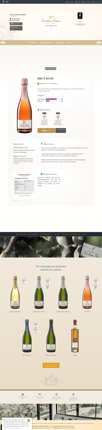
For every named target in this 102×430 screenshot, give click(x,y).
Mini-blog (70, 42)
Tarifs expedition (68, 423)
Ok (28, 420)
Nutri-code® (15, 200)
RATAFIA (84, 234)
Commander (59, 42)
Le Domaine (33, 42)
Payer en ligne (90, 423)
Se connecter (56, 423)
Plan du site (40, 423)
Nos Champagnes (46, 42)
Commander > (61, 129)
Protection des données (80, 423)
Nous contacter (16, 23)
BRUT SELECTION (65, 234)
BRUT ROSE (56, 234)
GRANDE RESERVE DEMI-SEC (46, 234)
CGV (74, 423)
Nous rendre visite (14, 28)
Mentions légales (33, 423)
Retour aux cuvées (50, 68)
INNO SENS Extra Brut (75, 234)
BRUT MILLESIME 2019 (21, 234)
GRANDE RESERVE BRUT (33, 234)
